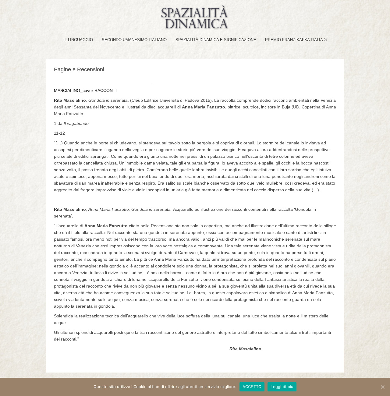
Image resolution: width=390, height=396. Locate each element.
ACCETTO (252, 386)
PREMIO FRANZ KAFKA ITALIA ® (296, 39)
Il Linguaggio (78, 39)
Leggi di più (282, 386)
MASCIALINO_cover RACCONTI (85, 90)
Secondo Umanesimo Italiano (134, 39)
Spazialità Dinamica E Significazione (216, 39)
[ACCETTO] (382, 387)
